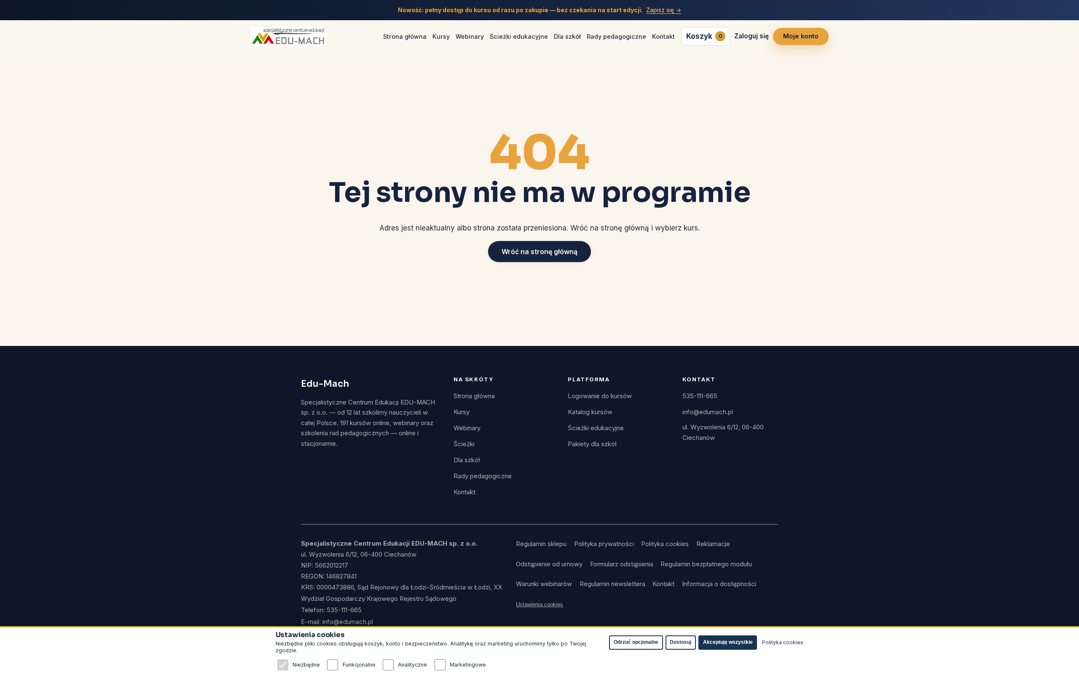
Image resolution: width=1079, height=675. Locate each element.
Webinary (470, 36)
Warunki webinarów (544, 584)
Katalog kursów (590, 412)
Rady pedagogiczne (616, 36)
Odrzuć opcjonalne (636, 642)
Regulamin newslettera (612, 584)
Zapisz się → (663, 9)
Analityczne (412, 665)
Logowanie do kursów (600, 396)
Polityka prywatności (604, 544)
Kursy (441, 36)
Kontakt (663, 36)
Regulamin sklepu (541, 544)
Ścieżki (464, 444)
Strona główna (405, 36)
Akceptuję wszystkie (728, 642)
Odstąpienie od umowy (549, 564)
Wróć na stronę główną (539, 251)
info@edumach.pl (707, 412)
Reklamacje (713, 544)
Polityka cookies (665, 544)
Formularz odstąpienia (621, 564)
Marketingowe (468, 665)
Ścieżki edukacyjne (519, 36)
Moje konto (801, 36)
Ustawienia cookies (539, 604)
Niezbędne (306, 665)
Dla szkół (567, 36)
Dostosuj (680, 642)
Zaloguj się (751, 36)
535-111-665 (699, 396)
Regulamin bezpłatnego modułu (706, 564)
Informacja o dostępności (719, 584)
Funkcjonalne (359, 665)
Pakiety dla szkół (592, 444)
